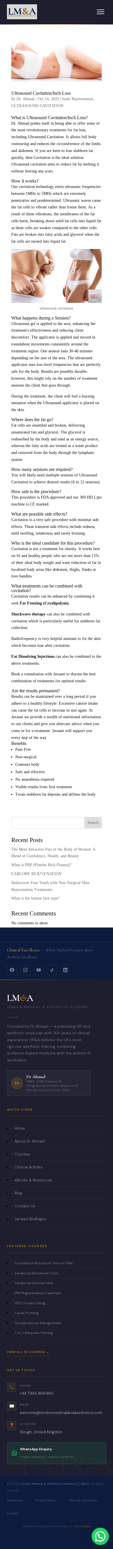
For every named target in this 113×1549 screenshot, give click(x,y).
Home (19, 1128)
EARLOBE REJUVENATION (36, 874)
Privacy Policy (45, 1500)
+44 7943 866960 (37, 1393)
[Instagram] (25, 970)
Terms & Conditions (83, 1500)
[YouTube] (38, 970)
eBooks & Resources (33, 1180)
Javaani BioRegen (30, 1219)
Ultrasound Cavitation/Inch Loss (41, 93)
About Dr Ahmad (29, 1141)
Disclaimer (14, 1500)
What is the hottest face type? (35, 898)
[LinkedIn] (65, 970)
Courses (22, 1154)
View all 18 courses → (28, 1352)
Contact (13, 1513)
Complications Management (37, 1323)
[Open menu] (100, 12)
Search (93, 822)
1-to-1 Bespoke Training (33, 1333)
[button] (100, 1536)
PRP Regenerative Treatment (37, 1293)
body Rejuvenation (77, 99)
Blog (18, 1193)
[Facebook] (12, 970)
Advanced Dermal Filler (33, 1283)
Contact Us (24, 1206)
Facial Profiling (26, 1313)
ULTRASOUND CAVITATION (37, 106)
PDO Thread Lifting (29, 1303)
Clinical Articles (28, 1167)
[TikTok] (52, 970)
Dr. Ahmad (25, 99)
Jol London (82, 1526)
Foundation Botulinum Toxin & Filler (43, 1263)
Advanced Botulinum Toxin (36, 1273)
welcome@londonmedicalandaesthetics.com (61, 1412)
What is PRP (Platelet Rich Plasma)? (41, 865)
